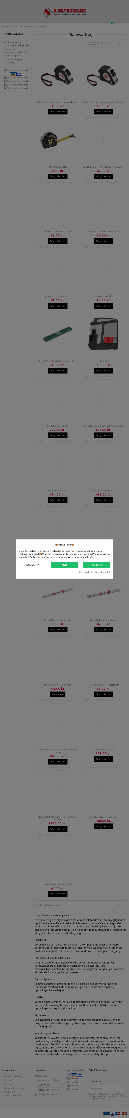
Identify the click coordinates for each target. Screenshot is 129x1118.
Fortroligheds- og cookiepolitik (94, 572)
